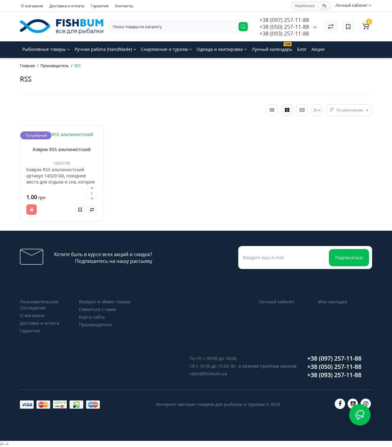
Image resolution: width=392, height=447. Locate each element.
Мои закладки (332, 302)
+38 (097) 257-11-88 (284, 20)
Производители (95, 325)
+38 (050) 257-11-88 (284, 26)
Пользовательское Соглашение (39, 305)
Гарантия (99, 6)
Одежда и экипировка (220, 49)
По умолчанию (349, 110)
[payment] (27, 404)
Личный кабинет (277, 302)
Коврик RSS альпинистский (62, 149)
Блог (302, 49)
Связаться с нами (97, 309)
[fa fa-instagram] (365, 404)
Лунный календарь (272, 47)
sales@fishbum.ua (208, 374)
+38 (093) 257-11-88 (284, 33)
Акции (318, 49)
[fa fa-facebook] (340, 404)
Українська (305, 5)
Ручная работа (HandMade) (104, 49)
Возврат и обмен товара (104, 302)
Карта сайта (92, 317)
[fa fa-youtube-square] (353, 404)
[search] (243, 26)
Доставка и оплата (66, 6)
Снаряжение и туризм (165, 49)
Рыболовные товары (44, 49)
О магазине (32, 6)
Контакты (124, 6)
